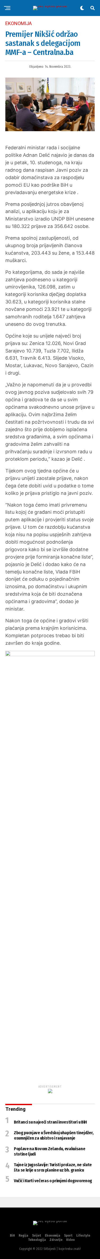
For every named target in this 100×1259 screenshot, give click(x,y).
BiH (12, 1235)
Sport (68, 1235)
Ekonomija (52, 1235)
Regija (23, 1235)
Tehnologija (37, 1240)
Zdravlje (56, 1240)
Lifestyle (83, 1235)
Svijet (36, 1235)
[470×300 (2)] (50, 654)
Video (70, 1240)
